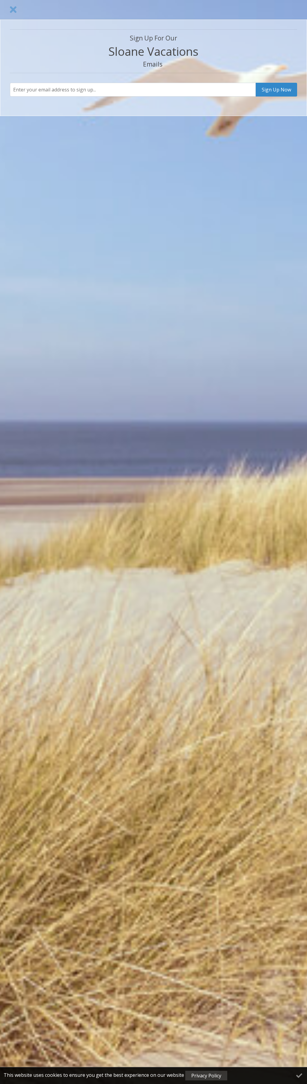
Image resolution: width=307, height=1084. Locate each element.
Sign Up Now (276, 89)
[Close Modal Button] (13, 10)
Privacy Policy (206, 1075)
